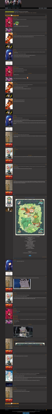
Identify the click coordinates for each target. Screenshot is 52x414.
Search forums (9, 9)
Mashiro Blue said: (16, 67)
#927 (45, 115)
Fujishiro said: (15, 340)
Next (17, 15)
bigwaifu (15, 12)
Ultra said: (15, 34)
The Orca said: (15, 149)
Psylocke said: (15, 165)
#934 (45, 276)
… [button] (8, 15)
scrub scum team (34, 12)
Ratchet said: (15, 83)
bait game (13, 12)
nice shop (31, 12)
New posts (6, 9)
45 (9, 15)
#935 (45, 292)
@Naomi (18, 312)
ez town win (26, 12)
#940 (45, 387)
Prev (6, 15)
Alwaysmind (9, 142)
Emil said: (15, 372)
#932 (45, 196)
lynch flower (28, 12)
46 (10, 15)
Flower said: (15, 18)
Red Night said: (15, 133)
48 (12, 15)
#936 (45, 308)
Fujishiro (6, 12)
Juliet (9, 303)
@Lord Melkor (15, 261)
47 (11, 15)
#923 (45, 49)
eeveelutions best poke (21, 12)
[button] (11, 8)
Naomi (9, 27)
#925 (45, 82)
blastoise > (18, 12)
